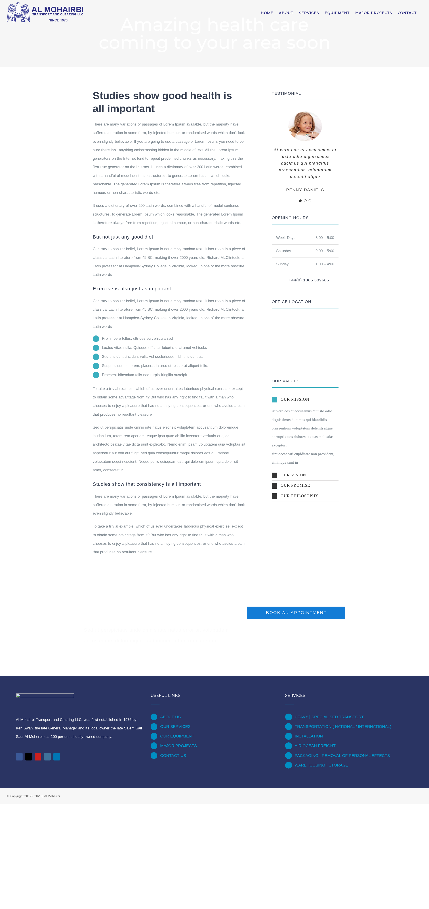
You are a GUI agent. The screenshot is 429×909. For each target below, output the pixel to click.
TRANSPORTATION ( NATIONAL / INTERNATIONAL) (343, 726)
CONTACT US (173, 755)
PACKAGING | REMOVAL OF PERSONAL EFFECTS (342, 755)
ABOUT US (170, 717)
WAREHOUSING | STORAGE (321, 765)
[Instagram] (47, 756)
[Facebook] (19, 756)
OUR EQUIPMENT (177, 736)
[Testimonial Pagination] (300, 200)
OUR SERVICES (175, 726)
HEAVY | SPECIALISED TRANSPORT (329, 717)
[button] (305, 400)
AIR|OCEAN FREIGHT (315, 746)
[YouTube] (38, 756)
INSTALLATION (309, 736)
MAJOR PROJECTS (178, 746)
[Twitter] (28, 756)
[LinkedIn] (56, 756)
